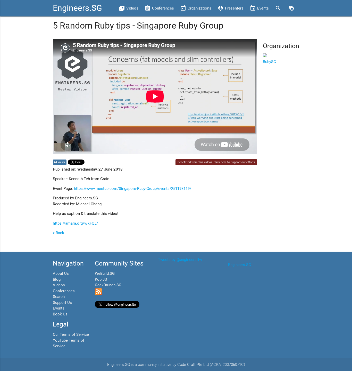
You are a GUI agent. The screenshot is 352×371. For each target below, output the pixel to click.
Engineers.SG (77, 8)
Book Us (60, 314)
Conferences (64, 291)
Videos (59, 285)
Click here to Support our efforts (234, 162)
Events (58, 308)
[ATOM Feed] (98, 294)
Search (59, 296)
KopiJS (101, 279)
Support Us (62, 302)
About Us (61, 273)
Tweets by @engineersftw (180, 259)
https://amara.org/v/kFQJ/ (75, 223)
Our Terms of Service (71, 334)
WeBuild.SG (105, 273)
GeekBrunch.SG (108, 285)
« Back (58, 233)
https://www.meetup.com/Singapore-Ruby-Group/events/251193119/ (132, 188)
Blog (57, 279)
